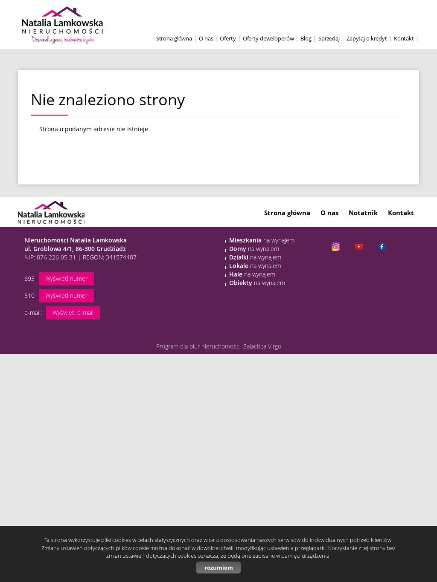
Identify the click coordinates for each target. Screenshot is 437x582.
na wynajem (261, 240)
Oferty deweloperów (268, 38)
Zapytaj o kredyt (367, 38)
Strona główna (174, 38)
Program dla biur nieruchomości (199, 346)
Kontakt (404, 38)
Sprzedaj (329, 38)
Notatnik (363, 212)
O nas (206, 38)
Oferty (228, 38)
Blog (306, 38)
